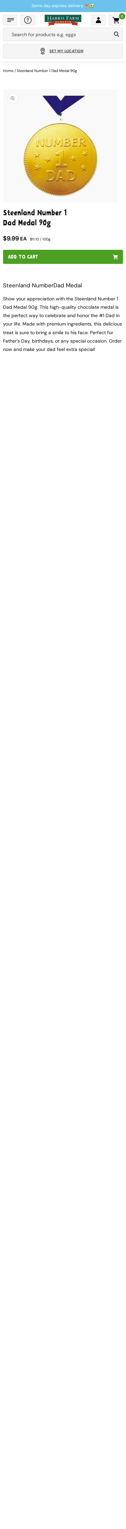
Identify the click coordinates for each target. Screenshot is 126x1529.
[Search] (116, 34)
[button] (10, 20)
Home (8, 70)
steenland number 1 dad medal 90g (47, 70)
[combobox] (57, 34)
